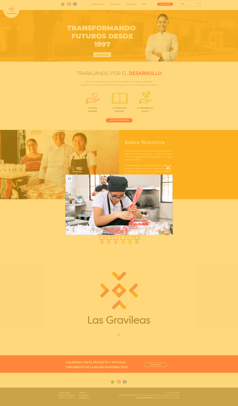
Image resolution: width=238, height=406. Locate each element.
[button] (168, 167)
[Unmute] (72, 231)
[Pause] (68, 231)
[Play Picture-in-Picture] (165, 231)
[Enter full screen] (169, 231)
